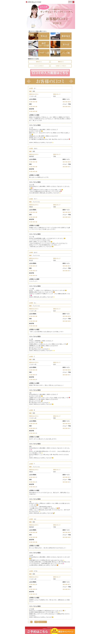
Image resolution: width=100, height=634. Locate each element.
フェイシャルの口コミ (39, 65)
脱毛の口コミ (39, 61)
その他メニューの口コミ (61, 65)
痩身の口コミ (61, 61)
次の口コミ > (42, 622)
